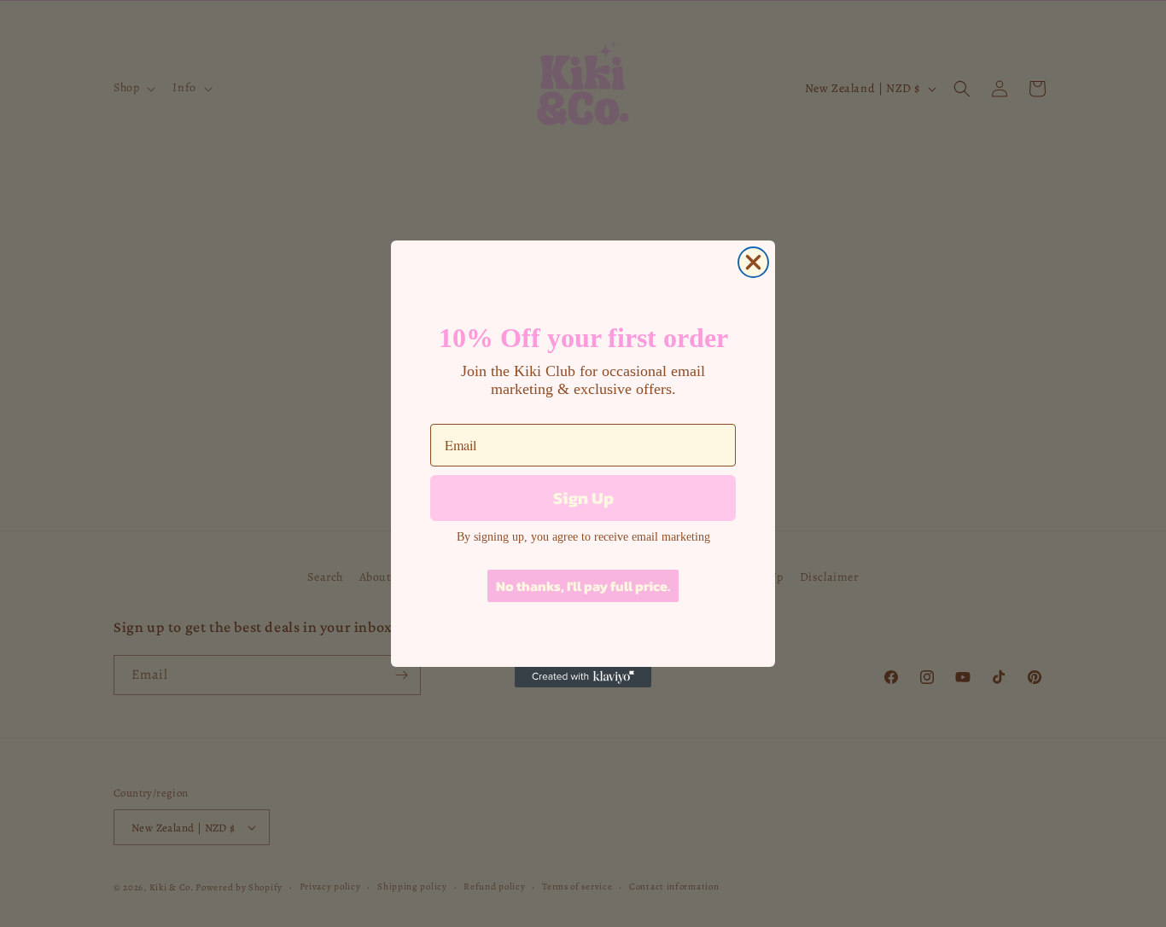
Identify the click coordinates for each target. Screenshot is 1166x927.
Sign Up (583, 498)
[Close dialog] (753, 262)
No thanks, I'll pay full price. (583, 586)
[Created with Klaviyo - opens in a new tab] (583, 677)
